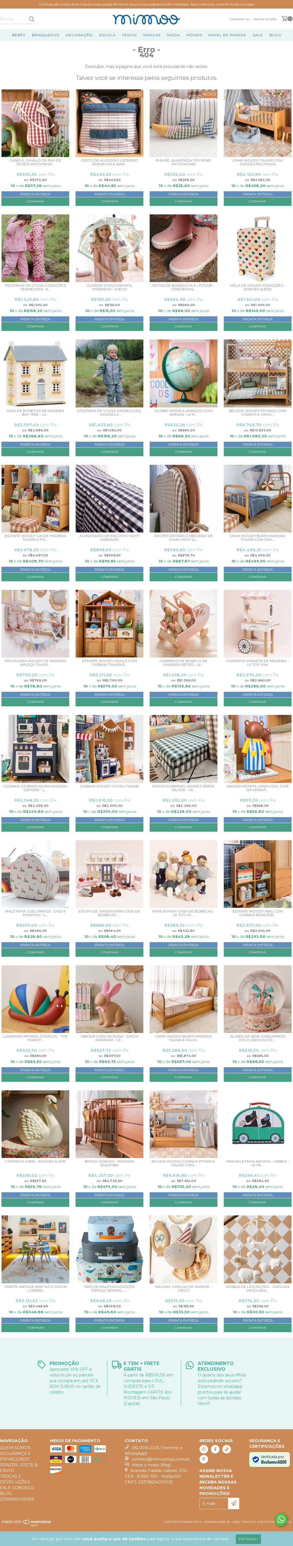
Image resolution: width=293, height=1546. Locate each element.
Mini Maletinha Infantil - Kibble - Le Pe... (257, 1163)
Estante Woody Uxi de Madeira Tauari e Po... (35, 538)
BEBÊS (18, 35)
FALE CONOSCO (17, 1487)
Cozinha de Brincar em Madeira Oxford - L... (35, 788)
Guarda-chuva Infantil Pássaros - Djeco (109, 287)
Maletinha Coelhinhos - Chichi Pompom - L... (35, 913)
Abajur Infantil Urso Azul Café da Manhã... (257, 788)
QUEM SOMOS (15, 1447)
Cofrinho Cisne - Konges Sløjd (35, 1161)
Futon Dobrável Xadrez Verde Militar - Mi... (183, 788)
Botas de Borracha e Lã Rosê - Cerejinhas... (184, 287)
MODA (173, 35)
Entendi (248, 1539)
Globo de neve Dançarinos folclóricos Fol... (257, 1038)
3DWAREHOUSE (17, 1499)
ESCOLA (107, 35)
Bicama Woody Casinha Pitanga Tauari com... (183, 1163)
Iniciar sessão (265, 19)
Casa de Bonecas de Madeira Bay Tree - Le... (35, 413)
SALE (258, 35)
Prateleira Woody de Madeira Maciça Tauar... (35, 663)
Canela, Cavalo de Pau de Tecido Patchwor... (35, 162)
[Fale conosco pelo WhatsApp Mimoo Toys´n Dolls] (281, 1519)
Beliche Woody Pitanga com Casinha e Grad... (257, 413)
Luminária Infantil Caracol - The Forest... (35, 1038)
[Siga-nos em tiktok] (226, 1449)
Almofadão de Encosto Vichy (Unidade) (109, 538)
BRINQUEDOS (45, 35)
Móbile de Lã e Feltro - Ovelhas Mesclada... (257, 1288)
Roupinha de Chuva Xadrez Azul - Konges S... (109, 413)
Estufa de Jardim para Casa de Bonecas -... (109, 913)
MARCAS (152, 35)
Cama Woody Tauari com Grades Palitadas (257, 162)
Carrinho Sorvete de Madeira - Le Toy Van (257, 663)
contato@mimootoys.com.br (161, 1459)
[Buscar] (31, 19)
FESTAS (129, 35)
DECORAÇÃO (79, 35)
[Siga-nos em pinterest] (203, 1459)
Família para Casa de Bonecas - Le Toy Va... (183, 913)
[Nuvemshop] (26, 1526)
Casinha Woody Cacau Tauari (109, 786)
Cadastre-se (239, 19)
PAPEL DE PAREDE (227, 35)
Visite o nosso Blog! (151, 1464)
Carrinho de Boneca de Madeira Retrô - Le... (183, 663)
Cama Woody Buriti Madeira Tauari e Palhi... (183, 1038)
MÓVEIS (194, 35)
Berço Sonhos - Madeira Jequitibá (109, 1163)
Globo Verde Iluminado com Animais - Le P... (184, 413)
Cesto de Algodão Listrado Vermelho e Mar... (109, 162)
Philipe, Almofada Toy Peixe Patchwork (183, 162)
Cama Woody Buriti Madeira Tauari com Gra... (257, 538)
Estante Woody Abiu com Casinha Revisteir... (257, 913)
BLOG (275, 35)
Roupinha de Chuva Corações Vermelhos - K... (35, 287)
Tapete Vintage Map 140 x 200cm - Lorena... (35, 1288)
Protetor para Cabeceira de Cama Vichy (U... (183, 538)
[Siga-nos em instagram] (203, 1449)
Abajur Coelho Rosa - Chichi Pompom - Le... (109, 1038)
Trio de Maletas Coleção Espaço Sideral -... (109, 1288)
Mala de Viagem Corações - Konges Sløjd (257, 287)
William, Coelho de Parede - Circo (183, 1288)
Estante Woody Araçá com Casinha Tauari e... (109, 663)
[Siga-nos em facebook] (215, 1449)
